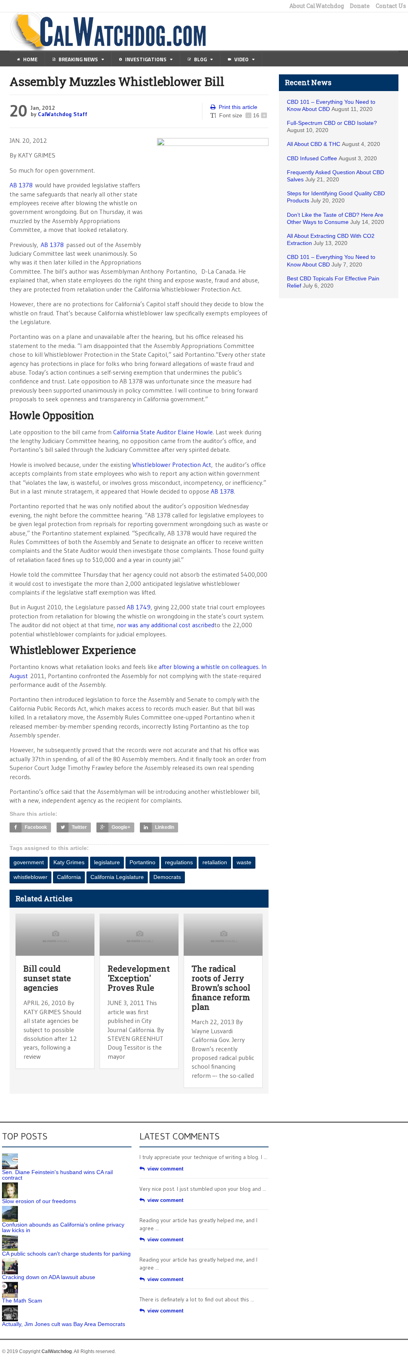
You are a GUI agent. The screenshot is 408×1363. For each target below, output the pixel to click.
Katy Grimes (68, 862)
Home (30, 59)
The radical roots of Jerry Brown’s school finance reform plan (221, 987)
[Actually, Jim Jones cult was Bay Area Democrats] (10, 1308)
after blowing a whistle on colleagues (209, 667)
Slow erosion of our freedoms (39, 1201)
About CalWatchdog (316, 6)
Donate (360, 6)
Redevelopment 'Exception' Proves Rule (139, 978)
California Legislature (117, 877)
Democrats (167, 877)
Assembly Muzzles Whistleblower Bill (117, 81)
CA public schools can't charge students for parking (66, 1253)
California (69, 877)
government (29, 862)
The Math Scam (22, 1300)
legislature (107, 862)
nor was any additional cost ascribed (165, 625)
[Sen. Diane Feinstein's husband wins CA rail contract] (10, 1156)
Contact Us (391, 6)
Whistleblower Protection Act (171, 465)
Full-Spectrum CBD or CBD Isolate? (332, 123)
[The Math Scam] (10, 1284)
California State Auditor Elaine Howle (163, 432)
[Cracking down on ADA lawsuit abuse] (10, 1261)
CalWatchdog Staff (62, 114)
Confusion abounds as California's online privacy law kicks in (63, 1227)
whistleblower (30, 877)
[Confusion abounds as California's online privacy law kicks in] (10, 1209)
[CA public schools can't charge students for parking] (10, 1238)
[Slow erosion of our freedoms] (10, 1185)
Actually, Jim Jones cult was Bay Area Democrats (63, 1324)
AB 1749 (139, 607)
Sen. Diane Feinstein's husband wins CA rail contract (57, 1175)
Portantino (142, 862)
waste (244, 862)
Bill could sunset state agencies (47, 978)
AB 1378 (21, 185)
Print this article (238, 107)
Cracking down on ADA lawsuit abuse (48, 1277)
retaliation (214, 862)
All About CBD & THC (313, 144)
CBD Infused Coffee (312, 158)
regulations (179, 862)
